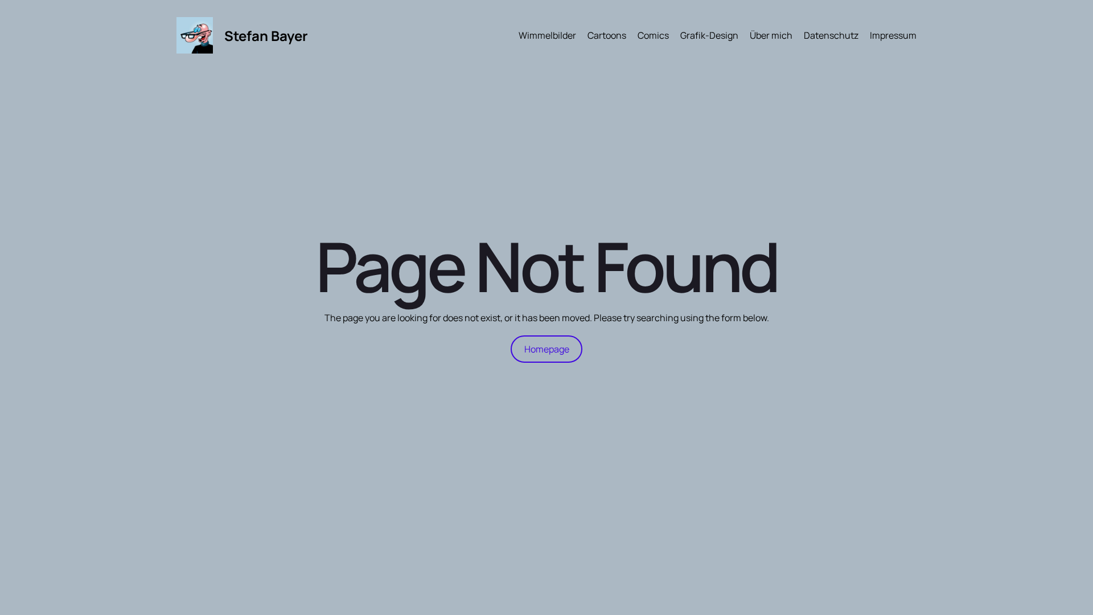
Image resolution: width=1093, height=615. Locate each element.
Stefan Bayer (266, 35)
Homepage (546, 349)
